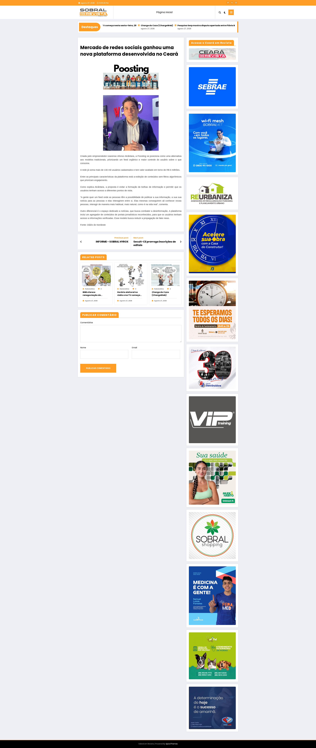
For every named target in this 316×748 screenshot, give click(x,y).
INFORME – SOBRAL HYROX (112, 241)
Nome (83, 347)
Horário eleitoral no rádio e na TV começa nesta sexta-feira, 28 (128, 294)
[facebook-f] (228, 2)
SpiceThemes (172, 744)
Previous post (121, 238)
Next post (138, 238)
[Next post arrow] (180, 242)
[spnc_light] (225, 12)
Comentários (86, 322)
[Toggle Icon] (231, 12)
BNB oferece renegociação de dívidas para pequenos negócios (95, 294)
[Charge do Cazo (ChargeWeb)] (165, 275)
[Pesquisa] (220, 12)
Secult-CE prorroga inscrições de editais (154, 243)
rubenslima (90, 289)
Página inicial (164, 12)
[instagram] (235, 2)
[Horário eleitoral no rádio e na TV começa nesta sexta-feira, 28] (130, 275)
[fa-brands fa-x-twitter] (231, 2)
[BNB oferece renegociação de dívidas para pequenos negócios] (96, 275)
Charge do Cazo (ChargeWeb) (124, 25)
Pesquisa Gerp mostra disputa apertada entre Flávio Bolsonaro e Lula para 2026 (187, 25)
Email (134, 347)
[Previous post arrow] (81, 242)
